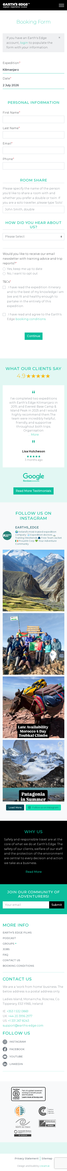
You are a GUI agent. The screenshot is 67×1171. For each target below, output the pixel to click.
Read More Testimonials (33, 491)
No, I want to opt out (22, 273)
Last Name (11, 128)
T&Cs (7, 281)
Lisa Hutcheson (33, 451)
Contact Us (11, 960)
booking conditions (31, 319)
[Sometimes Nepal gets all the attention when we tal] (33, 580)
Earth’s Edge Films (17, 932)
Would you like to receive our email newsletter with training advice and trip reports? (32, 258)
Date (7, 78)
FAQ (5, 954)
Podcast (9, 938)
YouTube (16, 1056)
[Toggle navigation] (61, 5)
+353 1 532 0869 (17, 1011)
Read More (34, 871)
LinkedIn (16, 1064)
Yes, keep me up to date (24, 269)
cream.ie (45, 1166)
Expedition (11, 63)
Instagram (17, 1041)
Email (8, 143)
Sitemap (47, 1158)
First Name (11, 112)
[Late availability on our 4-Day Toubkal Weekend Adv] (33, 707)
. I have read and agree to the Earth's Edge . (34, 317)
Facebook (16, 1049)
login (24, 42)
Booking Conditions (18, 965)
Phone (8, 159)
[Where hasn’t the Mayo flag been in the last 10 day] (33, 644)
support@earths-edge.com (23, 1025)
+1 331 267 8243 (18, 1020)
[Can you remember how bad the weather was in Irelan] (33, 771)
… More (33, 434)
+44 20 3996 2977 (20, 1016)
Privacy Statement (27, 1158)
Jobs (6, 949)
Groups (8, 943)
